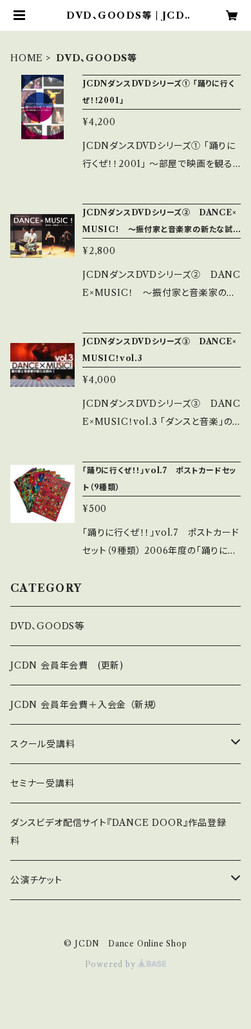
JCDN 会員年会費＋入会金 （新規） (84, 704)
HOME (26, 58)
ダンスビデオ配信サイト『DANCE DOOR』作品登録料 (118, 832)
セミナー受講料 (42, 783)
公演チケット (36, 880)
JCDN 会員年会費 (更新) (67, 665)
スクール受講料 (42, 744)
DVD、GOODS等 (47, 626)
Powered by (111, 964)
